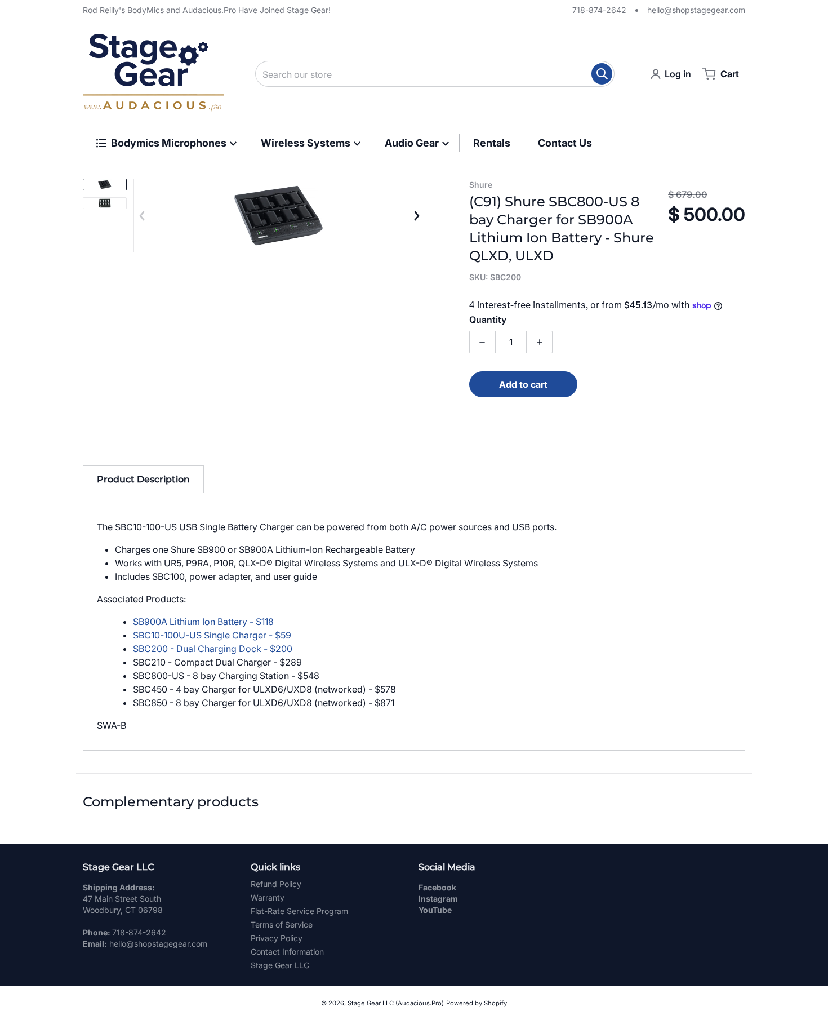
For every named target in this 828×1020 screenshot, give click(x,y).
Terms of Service (282, 924)
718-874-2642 (599, 10)
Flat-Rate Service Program (299, 911)
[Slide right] (416, 216)
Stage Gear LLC (280, 965)
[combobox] (435, 74)
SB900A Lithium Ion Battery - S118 (203, 621)
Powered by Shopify (476, 1003)
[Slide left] (142, 216)
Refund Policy (276, 884)
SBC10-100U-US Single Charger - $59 (212, 635)
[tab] (143, 479)
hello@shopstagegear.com (696, 10)
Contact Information (287, 951)
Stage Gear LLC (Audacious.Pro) (396, 1003)
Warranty (267, 897)
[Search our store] (601, 74)
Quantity (487, 319)
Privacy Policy (276, 938)
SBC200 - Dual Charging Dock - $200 (212, 648)
